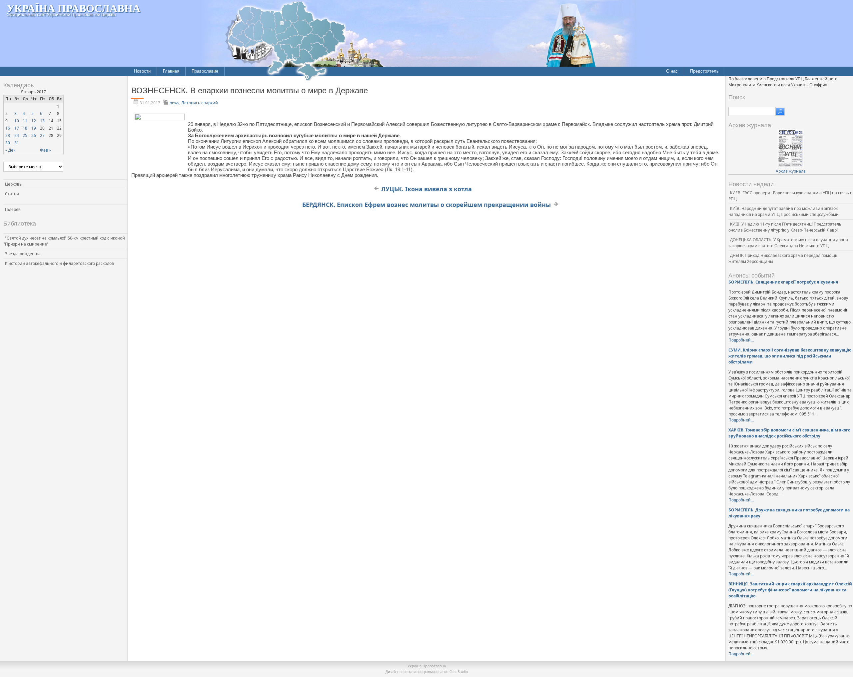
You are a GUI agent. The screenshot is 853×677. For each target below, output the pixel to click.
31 (16, 143)
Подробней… (741, 340)
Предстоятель (704, 71)
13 (42, 121)
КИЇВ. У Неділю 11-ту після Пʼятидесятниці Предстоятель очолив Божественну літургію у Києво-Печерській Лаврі (784, 227)
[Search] (780, 112)
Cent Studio (458, 671)
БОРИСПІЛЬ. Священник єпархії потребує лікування (783, 282)
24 (16, 135)
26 (33, 135)
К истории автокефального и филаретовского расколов (59, 263)
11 (25, 121)
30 (7, 143)
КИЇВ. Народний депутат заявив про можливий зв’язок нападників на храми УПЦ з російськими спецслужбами (783, 211)
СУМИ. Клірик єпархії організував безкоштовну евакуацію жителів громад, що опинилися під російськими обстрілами (790, 356)
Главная (171, 71)
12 (33, 121)
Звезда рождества (23, 254)
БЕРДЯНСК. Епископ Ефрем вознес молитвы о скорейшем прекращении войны (426, 205)
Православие (205, 71)
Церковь (13, 184)
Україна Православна (73, 8)
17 (16, 128)
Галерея (13, 209)
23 (7, 135)
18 (25, 128)
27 (42, 135)
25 (25, 135)
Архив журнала (791, 171)
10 (16, 121)
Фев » (45, 150)
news (174, 103)
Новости (142, 71)
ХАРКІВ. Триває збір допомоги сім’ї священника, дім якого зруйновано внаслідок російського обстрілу (789, 433)
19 (33, 128)
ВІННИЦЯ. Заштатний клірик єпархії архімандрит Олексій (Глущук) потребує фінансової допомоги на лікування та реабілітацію (790, 590)
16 (7, 128)
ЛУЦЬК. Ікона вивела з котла (426, 189)
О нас (672, 71)
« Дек (10, 150)
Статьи (12, 194)
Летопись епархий (199, 103)
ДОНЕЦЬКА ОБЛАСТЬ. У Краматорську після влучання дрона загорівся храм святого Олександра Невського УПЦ (788, 243)
